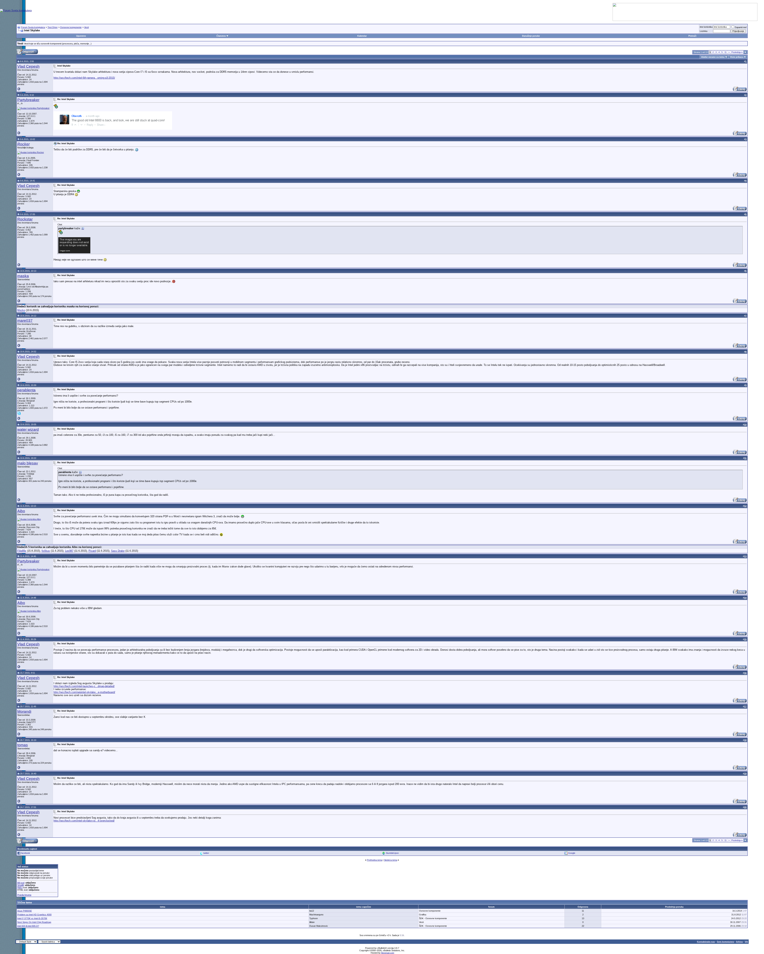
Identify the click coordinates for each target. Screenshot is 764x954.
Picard (92, 550)
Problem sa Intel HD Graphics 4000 (34, 914)
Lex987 (69, 550)
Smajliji (20, 885)
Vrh (746, 941)
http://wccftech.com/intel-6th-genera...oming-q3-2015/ (84, 77)
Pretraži (692, 36)
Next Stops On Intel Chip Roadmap (34, 922)
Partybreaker (28, 100)
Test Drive (52, 27)
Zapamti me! (741, 27)
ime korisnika (706, 27)
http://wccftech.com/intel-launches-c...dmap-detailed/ (84, 686)
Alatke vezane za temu (713, 57)
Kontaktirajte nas (706, 941)
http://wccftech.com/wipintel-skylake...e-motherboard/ (84, 692)
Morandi (24, 711)
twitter (206, 853)
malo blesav (27, 463)
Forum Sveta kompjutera (33, 27)
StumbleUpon (392, 853)
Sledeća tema (390, 860)
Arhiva (739, 941)
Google (571, 853)
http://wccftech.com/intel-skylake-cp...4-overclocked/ (84, 820)
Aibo (21, 511)
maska (23, 276)
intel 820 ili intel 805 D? (28, 926)
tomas (22, 745)
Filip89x (21, 550)
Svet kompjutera (725, 941)
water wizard (28, 429)
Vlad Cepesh (28, 66)
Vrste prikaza (736, 57)
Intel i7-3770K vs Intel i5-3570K (32, 918)
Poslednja (737, 52)
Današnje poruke (531, 36)
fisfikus (46, 550)
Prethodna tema (374, 860)
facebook (25, 853)
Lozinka (703, 31)
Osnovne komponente (71, 27)
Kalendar (362, 36)
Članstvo (221, 36)
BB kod (20, 883)
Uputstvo (81, 36)
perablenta (26, 390)
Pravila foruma (24, 895)
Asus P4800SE (24, 911)
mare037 (25, 320)
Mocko (21, 310)
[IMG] (20, 887)
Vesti (86, 27)
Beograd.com (387, 953)
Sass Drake (118, 550)
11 (725, 52)
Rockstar (25, 219)
